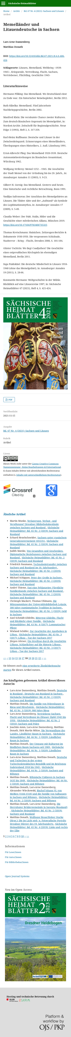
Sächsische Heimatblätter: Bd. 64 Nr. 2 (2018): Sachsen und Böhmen (36, 770)
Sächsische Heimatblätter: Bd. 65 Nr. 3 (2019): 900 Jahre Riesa (37, 708)
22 (39, 658)
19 (29, 658)
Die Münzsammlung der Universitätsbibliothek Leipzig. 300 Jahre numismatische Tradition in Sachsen (38, 604)
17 (23, 658)
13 (10, 658)
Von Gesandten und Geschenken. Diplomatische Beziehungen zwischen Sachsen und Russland (38, 554)
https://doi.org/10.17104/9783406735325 (25, 224)
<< (4, 658)
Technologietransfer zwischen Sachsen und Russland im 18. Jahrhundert (38, 566)
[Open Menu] (3, 3)
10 (22, 836)
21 (36, 658)
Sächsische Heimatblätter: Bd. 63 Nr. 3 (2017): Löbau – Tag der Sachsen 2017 (36, 636)
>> (45, 658)
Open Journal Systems (17, 876)
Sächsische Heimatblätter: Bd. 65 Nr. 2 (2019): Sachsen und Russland (36, 531)
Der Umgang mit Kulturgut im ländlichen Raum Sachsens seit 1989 (36, 745)
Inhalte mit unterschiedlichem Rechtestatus (38, 474)
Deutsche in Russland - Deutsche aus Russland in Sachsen (38, 692)
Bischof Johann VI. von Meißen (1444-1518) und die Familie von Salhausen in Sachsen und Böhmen (38, 794)
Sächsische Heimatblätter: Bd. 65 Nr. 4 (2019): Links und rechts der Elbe (39, 827)
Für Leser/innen (13, 852)
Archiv (16, 11)
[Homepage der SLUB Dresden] (12, 1000)
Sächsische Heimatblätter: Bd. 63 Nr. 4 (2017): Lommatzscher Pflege (38, 624)
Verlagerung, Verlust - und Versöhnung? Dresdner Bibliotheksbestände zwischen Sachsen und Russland (34, 524)
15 (16, 658)
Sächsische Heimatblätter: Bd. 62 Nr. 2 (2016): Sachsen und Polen (35, 722)
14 (13, 658)
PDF (10, 399)
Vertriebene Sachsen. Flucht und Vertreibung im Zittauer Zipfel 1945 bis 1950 (38, 717)
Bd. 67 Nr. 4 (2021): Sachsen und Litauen (44, 11)
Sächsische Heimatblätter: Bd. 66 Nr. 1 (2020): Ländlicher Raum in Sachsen (37, 737)
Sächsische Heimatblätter (22, 3)
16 (19, 658)
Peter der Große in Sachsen (46, 577)
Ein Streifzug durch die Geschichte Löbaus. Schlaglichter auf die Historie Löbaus (38, 643)
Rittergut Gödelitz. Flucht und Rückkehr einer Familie (37, 619)
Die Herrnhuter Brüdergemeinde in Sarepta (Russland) (38, 805)
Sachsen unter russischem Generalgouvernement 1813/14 (38, 539)
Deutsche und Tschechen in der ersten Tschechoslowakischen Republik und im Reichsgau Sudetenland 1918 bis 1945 (38, 762)
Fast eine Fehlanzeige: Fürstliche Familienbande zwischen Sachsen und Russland (36, 589)
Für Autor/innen (13, 857)
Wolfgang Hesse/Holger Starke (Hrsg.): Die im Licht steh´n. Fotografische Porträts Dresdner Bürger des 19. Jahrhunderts (38, 820)
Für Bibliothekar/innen (16, 862)
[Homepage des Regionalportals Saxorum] (25, 1000)
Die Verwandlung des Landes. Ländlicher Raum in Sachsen (37, 732)
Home (6, 11)
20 (33, 658)
